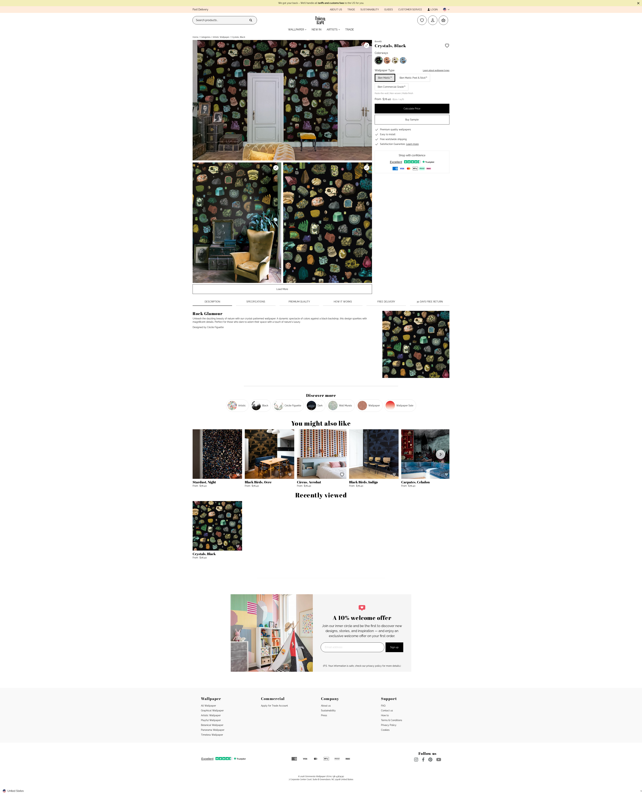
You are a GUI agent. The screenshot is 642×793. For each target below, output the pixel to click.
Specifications (255, 301)
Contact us (387, 710)
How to (385, 715)
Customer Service (410, 9)
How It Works (343, 301)
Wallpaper (296, 29)
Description (212, 301)
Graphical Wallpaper (212, 710)
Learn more (412, 144)
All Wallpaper (208, 705)
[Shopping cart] (443, 20)
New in (316, 29)
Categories (205, 37)
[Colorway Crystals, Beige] (395, 60)
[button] (444, 9)
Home (195, 37)
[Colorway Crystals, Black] (379, 60)
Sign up (394, 647)
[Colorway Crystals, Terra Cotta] (387, 60)
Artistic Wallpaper (221, 37)
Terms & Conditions (391, 720)
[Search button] (251, 20)
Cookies (385, 730)
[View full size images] (366, 45)
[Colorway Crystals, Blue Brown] (403, 60)
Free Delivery (386, 301)
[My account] (432, 20)
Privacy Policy (388, 725)
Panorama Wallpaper (212, 730)
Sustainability (369, 9)
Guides (388, 9)
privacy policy (374, 666)
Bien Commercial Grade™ (391, 86)
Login (434, 9)
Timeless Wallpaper (212, 734)
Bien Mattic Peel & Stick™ (413, 77)
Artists (332, 29)
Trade (351, 9)
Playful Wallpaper (211, 720)
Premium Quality (299, 301)
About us (336, 9)
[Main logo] (321, 20)
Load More (282, 289)
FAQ (383, 705)
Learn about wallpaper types (436, 70)
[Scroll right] (440, 454)
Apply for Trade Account (274, 705)
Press (324, 715)
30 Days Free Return (430, 301)
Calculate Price (412, 108)
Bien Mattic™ (385, 77)
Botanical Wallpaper (212, 725)
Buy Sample (412, 119)
